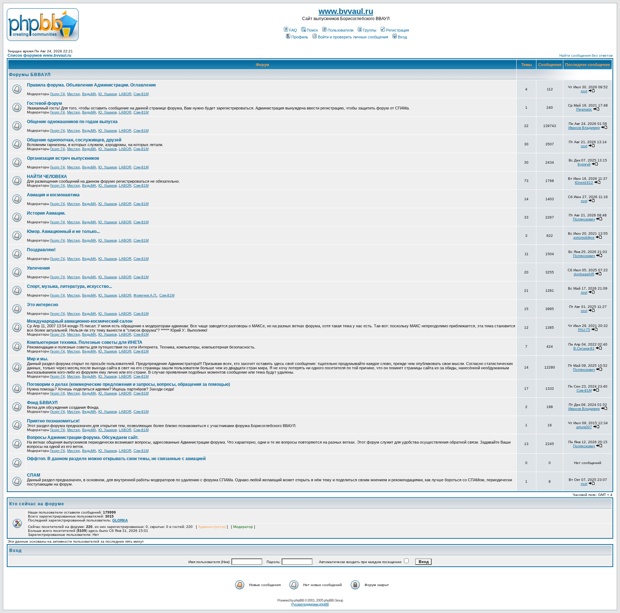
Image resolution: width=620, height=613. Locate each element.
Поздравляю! (41, 249)
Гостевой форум (44, 103)
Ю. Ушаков (107, 94)
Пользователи (340, 30)
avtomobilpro (584, 237)
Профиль (299, 37)
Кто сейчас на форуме (36, 503)
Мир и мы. (37, 358)
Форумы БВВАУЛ (30, 74)
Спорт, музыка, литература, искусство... (69, 286)
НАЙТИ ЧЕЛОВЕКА (47, 176)
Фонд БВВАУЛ (42, 402)
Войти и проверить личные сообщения (353, 37)
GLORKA (120, 520)
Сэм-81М (141, 94)
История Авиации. (46, 213)
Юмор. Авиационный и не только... (63, 231)
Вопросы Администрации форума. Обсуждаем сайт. (82, 437)
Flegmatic (584, 109)
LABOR (125, 94)
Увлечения (38, 268)
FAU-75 (584, 330)
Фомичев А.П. (145, 295)
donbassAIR (584, 274)
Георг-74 (57, 94)
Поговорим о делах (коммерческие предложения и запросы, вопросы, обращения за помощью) (128, 384)
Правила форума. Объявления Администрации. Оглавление (91, 85)
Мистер (73, 94)
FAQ (293, 30)
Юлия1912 (584, 182)
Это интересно (42, 304)
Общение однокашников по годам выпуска (72, 121)
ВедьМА (89, 94)
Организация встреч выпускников (63, 158)
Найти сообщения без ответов (585, 55)
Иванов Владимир (584, 128)
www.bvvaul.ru (346, 11)
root (584, 91)
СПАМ (33, 475)
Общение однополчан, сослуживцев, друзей (74, 139)
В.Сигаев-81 (584, 348)
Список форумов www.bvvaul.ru (39, 55)
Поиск (312, 30)
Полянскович (584, 219)
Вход (402, 37)
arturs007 (584, 427)
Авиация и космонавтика (53, 194)
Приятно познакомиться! (53, 421)
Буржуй (584, 164)
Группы (369, 30)
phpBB (299, 600)
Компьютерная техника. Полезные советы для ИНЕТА (84, 342)
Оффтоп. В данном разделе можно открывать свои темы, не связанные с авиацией (116, 458)
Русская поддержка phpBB (310, 604)
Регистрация (397, 30)
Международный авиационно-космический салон (79, 321)
